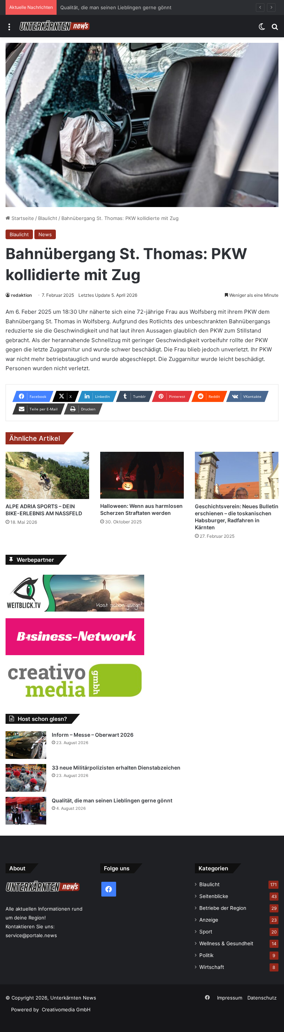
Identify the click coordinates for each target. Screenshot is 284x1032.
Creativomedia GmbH (66, 1009)
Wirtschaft (211, 967)
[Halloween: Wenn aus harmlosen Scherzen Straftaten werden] (142, 475)
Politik (206, 955)
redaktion (21, 295)
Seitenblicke (213, 896)
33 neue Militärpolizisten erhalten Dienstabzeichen (116, 767)
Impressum (229, 998)
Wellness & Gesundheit (226, 943)
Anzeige (208, 920)
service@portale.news (31, 935)
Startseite (22, 218)
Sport (205, 932)
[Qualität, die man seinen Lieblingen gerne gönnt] (26, 811)
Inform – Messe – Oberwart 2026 (92, 735)
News (45, 234)
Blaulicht (47, 218)
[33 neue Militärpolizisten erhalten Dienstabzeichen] (26, 778)
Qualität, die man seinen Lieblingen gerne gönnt (116, 7)
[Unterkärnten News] (54, 26)
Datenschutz (262, 998)
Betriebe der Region (222, 908)
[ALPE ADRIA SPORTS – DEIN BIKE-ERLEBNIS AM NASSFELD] (47, 475)
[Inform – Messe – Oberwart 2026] (26, 745)
